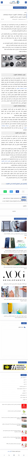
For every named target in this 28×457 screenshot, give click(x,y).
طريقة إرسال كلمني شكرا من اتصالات (14, 411)
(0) (2, 19)
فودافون (23, 393)
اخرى (24, 382)
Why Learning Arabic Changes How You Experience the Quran (15, 268)
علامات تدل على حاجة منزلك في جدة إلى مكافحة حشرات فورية (15, 234)
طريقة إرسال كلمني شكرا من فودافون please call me (11, 404)
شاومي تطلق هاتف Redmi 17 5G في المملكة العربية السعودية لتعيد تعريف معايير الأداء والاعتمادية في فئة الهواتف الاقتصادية (15, 251)
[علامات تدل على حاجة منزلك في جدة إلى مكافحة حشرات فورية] (14, 226)
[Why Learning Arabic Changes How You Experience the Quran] (14, 259)
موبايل (24, 399)
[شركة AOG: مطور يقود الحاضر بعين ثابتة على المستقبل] (14, 276)
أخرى (25, 12)
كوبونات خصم (22, 397)
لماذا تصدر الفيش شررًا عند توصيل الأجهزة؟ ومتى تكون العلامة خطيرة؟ (15, 300)
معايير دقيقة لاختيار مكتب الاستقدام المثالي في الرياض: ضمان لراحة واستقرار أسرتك (15, 317)
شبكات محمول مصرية (21, 388)
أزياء (24, 384)
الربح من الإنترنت (22, 386)
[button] (17, 191)
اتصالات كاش (23, 377)
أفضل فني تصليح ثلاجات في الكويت (16, 183)
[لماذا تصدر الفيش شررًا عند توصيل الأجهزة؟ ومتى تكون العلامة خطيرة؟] (14, 291)
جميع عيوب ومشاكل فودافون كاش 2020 (13, 443)
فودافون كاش (22, 395)
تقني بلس (9, 451)
